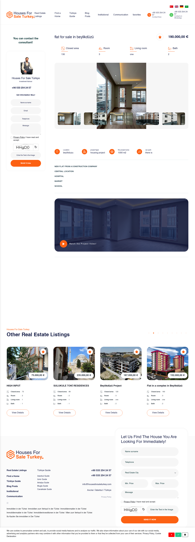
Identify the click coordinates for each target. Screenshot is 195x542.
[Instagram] (7, 503)
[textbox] (131, 472)
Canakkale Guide (44, 489)
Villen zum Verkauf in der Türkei (79, 513)
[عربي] (186, 6)
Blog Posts (87, 15)
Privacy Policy (106, 497)
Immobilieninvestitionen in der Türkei (49, 513)
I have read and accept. (26, 138)
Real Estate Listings (40, 15)
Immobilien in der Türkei (17, 509)
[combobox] (150, 473)
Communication (120, 15)
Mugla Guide (42, 486)
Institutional (103, 15)
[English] (176, 6)
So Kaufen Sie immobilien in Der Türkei (23, 517)
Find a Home (58, 15)
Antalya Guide (43, 483)
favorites (137, 15)
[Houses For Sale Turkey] (20, 14)
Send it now (26, 163)
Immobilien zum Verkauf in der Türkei (43, 509)
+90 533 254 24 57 (21, 88)
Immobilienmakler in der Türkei (73, 509)
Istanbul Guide (43, 476)
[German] (181, 6)
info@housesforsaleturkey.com (96, 484)
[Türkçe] (171, 6)
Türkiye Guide (72, 15)
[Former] (10, 363)
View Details (18, 413)
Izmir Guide (42, 479)
